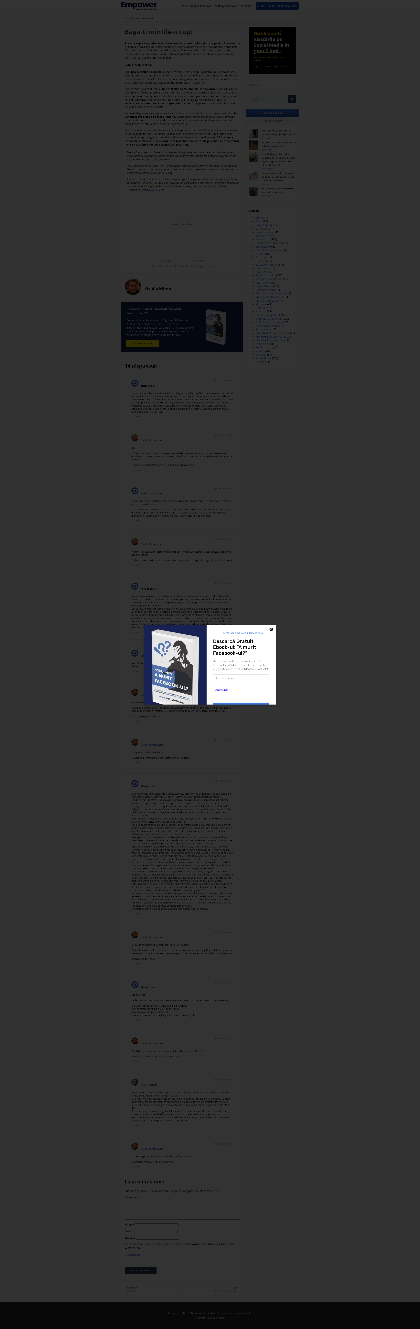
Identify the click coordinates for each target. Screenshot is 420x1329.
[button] (271, 629)
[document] (210, 664)
